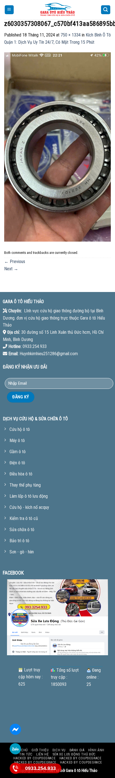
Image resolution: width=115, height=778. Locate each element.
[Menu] (9, 9)
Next (11, 268)
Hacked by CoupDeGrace (34, 758)
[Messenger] (15, 729)
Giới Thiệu (40, 750)
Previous (14, 261)
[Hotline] (15, 768)
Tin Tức (25, 754)
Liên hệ (42, 754)
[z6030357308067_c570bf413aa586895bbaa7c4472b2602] (57, 146)
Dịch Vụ (59, 750)
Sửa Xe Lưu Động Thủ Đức (74, 754)
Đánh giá (77, 750)
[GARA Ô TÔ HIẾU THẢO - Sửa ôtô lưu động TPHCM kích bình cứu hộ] (57, 9)
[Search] (106, 9)
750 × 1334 (71, 35)
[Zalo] (15, 748)
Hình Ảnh (96, 750)
